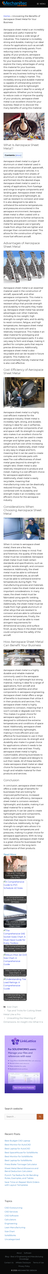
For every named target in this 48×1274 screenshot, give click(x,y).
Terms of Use (38, 1263)
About (19, 1253)
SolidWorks (10, 1235)
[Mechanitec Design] (14, 4)
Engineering (11, 1223)
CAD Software (12, 1215)
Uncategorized (12, 1239)
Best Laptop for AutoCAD (17, 1148)
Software (27, 1253)
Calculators (10, 1219)
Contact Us (8, 1263)
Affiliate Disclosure (23, 1263)
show (18, 155)
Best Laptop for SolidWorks (18, 1160)
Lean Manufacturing (15, 1227)
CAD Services (11, 1212)
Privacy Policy (24, 1266)
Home (6, 16)
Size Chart (12, 1007)
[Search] (40, 1117)
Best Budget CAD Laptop (17, 1141)
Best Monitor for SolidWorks (19, 1156)
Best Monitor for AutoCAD (18, 1144)
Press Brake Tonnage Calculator (21, 1164)
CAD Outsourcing (13, 1208)
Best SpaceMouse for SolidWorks (21, 1152)
